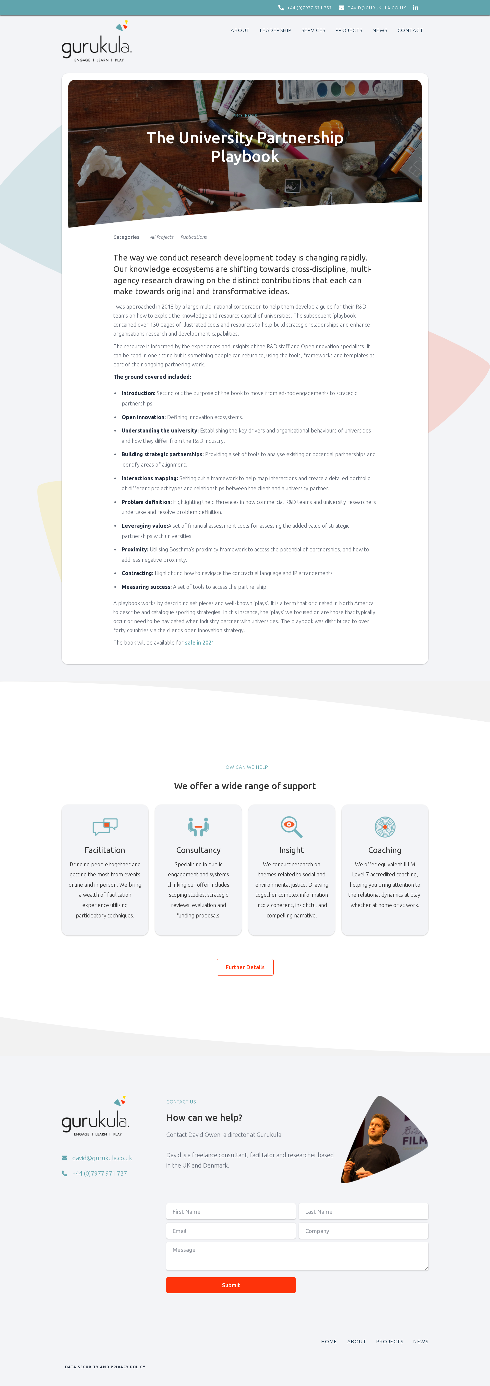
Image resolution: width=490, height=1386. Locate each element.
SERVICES (314, 30)
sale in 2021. (200, 643)
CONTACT (411, 30)
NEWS (420, 1341)
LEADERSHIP (276, 30)
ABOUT (240, 30)
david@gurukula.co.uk (377, 7)
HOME (329, 1341)
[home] (97, 40)
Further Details (245, 967)
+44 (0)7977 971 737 (309, 7)
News (380, 30)
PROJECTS (349, 30)
